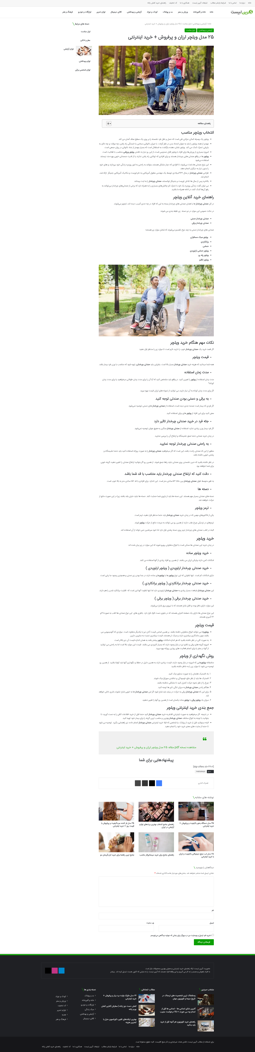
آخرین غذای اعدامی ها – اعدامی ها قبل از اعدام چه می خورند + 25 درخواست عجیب (177, 1010)
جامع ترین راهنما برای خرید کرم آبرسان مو (117, 855)
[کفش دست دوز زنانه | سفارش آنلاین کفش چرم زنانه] (147, 1010)
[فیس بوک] (159, 783)
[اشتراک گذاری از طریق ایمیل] (145, 783)
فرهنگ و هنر (67, 12)
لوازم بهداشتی (84, 61)
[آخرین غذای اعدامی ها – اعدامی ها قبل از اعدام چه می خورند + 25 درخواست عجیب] (206, 1012)
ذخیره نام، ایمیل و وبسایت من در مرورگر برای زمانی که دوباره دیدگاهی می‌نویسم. (180, 935)
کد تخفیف (173, 3)
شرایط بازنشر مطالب (218, 3)
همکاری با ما (184, 3)
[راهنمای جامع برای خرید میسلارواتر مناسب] (156, 842)
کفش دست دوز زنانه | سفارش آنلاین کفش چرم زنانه (118, 1008)
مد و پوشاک (168, 12)
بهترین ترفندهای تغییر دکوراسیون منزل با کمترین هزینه (119, 1021)
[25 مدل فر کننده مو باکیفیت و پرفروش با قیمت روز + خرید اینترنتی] (116, 811)
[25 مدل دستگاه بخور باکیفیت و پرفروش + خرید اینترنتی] (196, 811)
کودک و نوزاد (152, 12)
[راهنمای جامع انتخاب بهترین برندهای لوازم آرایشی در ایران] (156, 812)
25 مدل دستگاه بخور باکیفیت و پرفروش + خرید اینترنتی (196, 825)
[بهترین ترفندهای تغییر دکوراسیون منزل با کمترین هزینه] (147, 1022)
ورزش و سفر (183, 12)
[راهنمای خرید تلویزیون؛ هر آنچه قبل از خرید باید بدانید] (206, 1026)
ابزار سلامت (186, 24)
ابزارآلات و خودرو (84, 12)
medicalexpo (200, 771)
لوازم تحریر (101, 12)
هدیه (64, 1014)
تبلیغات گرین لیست (199, 3)
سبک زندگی (89, 1009)
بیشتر (112, 971)
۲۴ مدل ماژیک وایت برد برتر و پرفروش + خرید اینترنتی (119, 997)
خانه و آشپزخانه (199, 12)
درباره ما (242, 3)
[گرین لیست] (242, 12)
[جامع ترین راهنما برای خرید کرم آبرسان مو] (116, 842)
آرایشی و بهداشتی (134, 12)
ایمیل (212, 923)
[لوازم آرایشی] (84, 51)
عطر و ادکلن (85, 40)
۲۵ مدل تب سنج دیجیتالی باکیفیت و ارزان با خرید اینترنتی (196, 855)
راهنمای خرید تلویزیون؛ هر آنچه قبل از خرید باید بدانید (177, 1023)
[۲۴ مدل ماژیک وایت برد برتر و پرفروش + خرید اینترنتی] (147, 998)
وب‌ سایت (150, 923)
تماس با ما (233, 3)
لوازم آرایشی (69, 49)
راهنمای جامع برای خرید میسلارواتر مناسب (156, 855)
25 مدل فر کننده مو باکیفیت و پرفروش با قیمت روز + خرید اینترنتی (117, 825)
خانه (249, 3)
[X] (152, 783)
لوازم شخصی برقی (82, 70)
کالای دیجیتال (116, 12)
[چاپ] (138, 783)
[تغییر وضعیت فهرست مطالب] (107, 123)
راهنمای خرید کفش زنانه (156, 3)
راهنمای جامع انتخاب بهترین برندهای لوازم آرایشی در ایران (156, 826)
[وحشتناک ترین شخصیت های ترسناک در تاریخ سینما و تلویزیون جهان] (206, 999)
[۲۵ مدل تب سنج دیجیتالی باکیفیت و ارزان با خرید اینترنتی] (196, 841)
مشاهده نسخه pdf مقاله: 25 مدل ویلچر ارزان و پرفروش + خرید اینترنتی (156, 747)
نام (213, 910)
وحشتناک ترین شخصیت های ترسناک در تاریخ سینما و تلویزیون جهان (178, 997)
